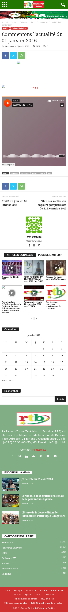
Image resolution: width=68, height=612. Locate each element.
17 (61, 362)
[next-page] (36, 318)
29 (44, 375)
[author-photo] (34, 225)
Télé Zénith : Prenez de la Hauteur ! (47, 603)
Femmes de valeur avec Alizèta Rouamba (56, 278)
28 (35, 375)
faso (34, 173)
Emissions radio (26, 22)
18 (6, 369)
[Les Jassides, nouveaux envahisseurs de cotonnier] (56, 293)
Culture (17, 594)
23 (52, 369)
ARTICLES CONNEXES (20, 255)
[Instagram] (34, 246)
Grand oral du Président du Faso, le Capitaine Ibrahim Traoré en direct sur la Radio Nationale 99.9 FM (11, 307)
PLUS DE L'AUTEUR (50, 255)
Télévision (7, 542)
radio (42, 173)
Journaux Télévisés (12, 547)
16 (52, 362)
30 (52, 375)
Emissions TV (9, 558)
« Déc (4, 380)
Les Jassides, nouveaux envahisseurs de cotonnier (53, 305)
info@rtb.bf (40, 449)
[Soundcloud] (34, 456)
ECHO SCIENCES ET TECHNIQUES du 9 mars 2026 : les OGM (33, 279)
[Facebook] (5, 55)
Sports (28, 594)
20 (26, 369)
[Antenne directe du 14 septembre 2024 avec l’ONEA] (34, 293)
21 (35, 369)
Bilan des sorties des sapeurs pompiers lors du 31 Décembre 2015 (52, 205)
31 (61, 375)
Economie (31, 590)
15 (44, 362)
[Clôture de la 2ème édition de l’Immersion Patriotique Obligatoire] (10, 517)
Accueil (5, 22)
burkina (14, 173)
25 (6, 375)
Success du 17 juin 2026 (10, 278)
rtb (49, 173)
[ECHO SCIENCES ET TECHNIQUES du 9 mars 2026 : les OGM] (34, 267)
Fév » (11, 380)
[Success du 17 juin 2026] (12, 267)
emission (25, 173)
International (57, 590)
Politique (6, 574)
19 (16, 369)
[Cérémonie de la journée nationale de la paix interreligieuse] (10, 500)
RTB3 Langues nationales (15, 603)
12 (16, 362)
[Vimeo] (48, 456)
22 (44, 369)
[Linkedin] (27, 456)
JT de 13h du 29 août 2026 (37, 479)
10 (61, 355)
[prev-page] (32, 318)
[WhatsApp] (21, 55)
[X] (13, 55)
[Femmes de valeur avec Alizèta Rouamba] (56, 267)
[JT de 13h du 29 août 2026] (10, 484)
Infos (4, 553)
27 (26, 375)
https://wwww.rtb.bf (34, 241)
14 (35, 362)
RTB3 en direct (47, 598)
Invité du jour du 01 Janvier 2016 (14, 203)
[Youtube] (55, 456)
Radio (14, 22)
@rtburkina (9, 46)
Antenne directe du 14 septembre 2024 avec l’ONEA (33, 304)
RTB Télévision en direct (25, 598)
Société (5, 563)
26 (16, 375)
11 (6, 362)
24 (61, 369)
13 (26, 362)
